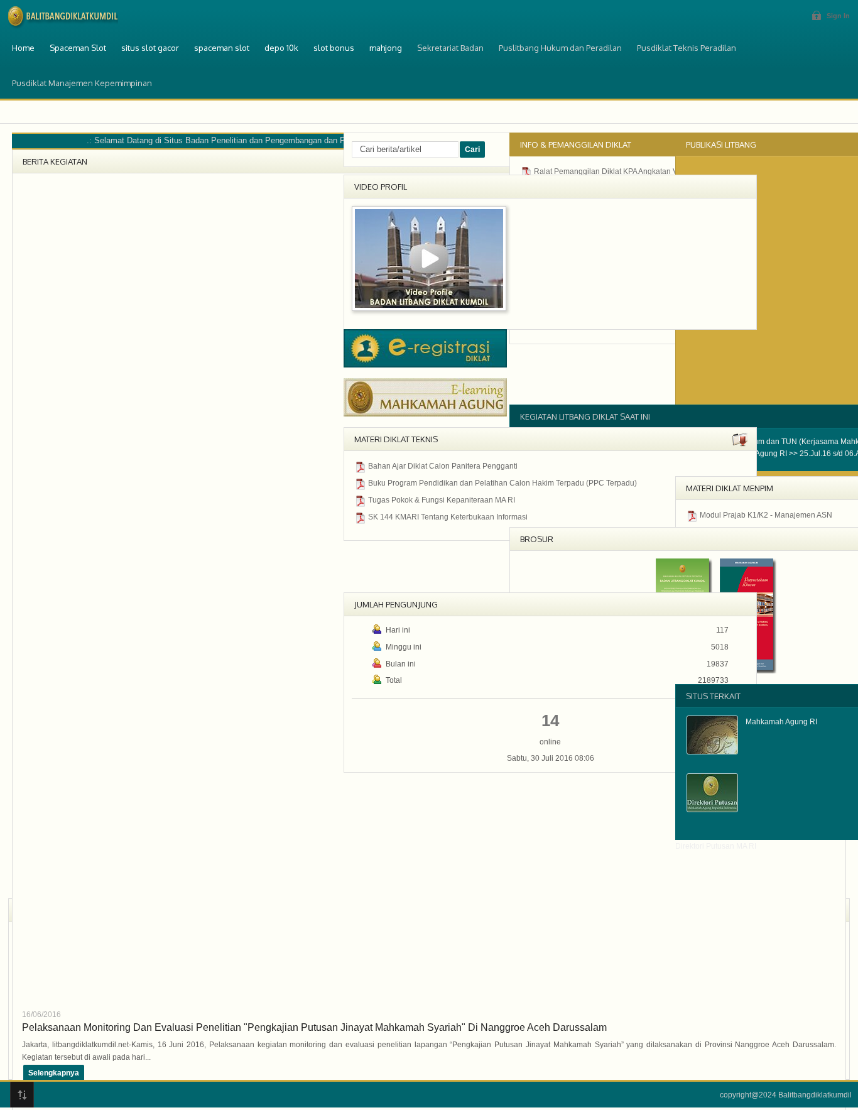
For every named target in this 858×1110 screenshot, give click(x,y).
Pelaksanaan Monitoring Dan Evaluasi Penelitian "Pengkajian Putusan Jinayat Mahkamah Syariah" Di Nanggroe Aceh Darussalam (314, 1027)
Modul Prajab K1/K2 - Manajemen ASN (766, 515)
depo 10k (281, 48)
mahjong (385, 48)
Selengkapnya (53, 1073)
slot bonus (333, 48)
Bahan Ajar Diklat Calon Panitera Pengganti (443, 466)
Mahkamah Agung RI (781, 721)
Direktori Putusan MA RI (715, 846)
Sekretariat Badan (450, 48)
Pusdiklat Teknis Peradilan (686, 48)
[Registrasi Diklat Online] (425, 365)
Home (23, 48)
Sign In (838, 15)
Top (22, 1095)
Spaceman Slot (78, 48)
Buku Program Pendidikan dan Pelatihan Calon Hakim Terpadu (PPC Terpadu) (502, 483)
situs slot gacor (150, 48)
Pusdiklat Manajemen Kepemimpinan (82, 83)
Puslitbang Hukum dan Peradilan (560, 48)
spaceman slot (221, 48)
